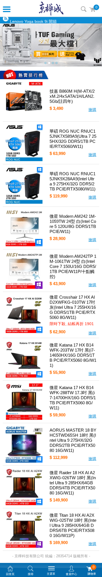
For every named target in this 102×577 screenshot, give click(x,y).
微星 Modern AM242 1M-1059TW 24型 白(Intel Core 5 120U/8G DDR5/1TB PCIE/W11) (73, 224)
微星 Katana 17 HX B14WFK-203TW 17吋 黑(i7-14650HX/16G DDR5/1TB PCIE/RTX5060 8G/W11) (73, 355)
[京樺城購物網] (51, 8)
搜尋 (83, 9)
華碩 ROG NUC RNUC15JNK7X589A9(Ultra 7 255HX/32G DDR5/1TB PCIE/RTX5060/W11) (73, 139)
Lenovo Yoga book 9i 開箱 (33, 20)
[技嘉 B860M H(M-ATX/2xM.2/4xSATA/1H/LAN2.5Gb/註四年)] (24, 100)
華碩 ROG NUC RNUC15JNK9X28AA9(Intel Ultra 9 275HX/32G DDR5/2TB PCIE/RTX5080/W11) (72, 181)
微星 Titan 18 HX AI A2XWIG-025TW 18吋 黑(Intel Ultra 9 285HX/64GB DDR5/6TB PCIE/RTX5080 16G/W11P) (73, 525)
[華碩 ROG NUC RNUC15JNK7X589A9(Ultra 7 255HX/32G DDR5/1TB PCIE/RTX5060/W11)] (24, 143)
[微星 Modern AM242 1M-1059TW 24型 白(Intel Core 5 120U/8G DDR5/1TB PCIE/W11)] (24, 228)
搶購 (92, 109)
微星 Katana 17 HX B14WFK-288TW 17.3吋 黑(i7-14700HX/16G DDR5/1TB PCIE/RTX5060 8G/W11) (73, 397)
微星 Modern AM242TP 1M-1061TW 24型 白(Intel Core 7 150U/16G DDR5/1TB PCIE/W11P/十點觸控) (73, 266)
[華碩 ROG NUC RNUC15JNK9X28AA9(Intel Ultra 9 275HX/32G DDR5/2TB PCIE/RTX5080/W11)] (24, 185)
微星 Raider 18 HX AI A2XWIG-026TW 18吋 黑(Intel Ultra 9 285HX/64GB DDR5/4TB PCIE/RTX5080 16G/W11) (73, 482)
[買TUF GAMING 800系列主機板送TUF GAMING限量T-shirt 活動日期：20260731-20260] (51, 44)
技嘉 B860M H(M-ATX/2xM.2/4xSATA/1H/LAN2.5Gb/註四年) (72, 96)
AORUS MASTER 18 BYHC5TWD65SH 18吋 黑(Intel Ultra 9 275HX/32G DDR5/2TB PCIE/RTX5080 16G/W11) (73, 440)
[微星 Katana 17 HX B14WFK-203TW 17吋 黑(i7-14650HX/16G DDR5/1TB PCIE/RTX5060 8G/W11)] (24, 359)
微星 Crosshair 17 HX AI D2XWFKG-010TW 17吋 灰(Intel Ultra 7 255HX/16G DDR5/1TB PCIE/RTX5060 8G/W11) (73, 307)
